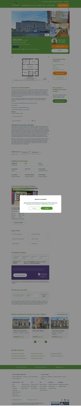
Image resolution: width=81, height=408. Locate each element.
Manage (34, 208)
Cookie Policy (45, 203)
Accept (46, 208)
